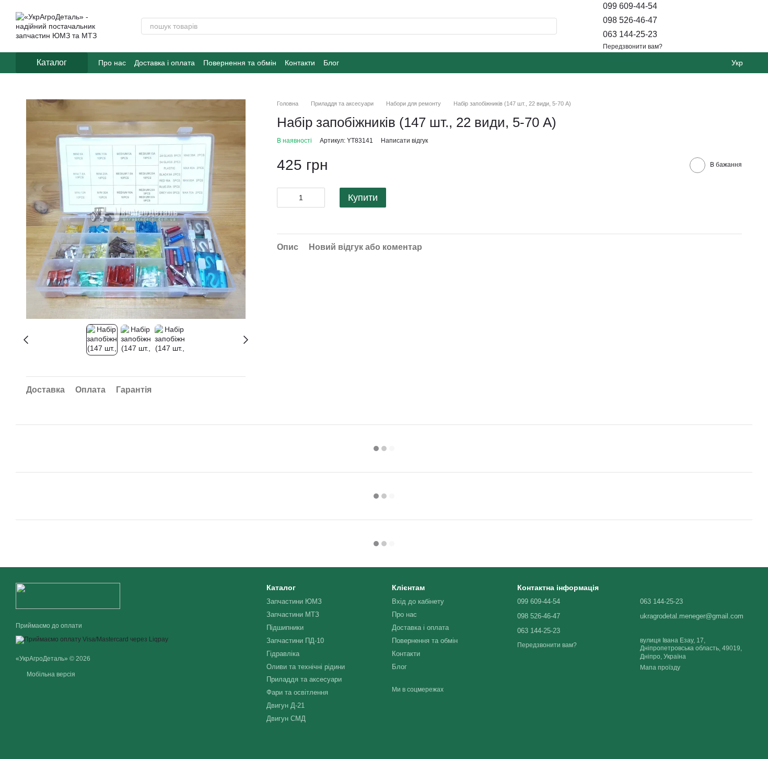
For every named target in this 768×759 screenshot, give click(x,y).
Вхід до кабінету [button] (418, 601)
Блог (331, 63)
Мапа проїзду (660, 667)
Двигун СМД (286, 718)
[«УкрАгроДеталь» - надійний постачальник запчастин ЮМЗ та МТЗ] (68, 595)
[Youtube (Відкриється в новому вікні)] (379, 63)
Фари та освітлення (297, 692)
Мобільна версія (50, 674)
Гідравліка (282, 654)
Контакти (300, 63)
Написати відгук (404, 140)
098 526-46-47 (630, 20)
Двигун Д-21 (285, 705)
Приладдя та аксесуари (304, 679)
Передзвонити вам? (632, 46)
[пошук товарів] (548, 26)
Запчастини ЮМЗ (294, 601)
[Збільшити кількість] (317, 197)
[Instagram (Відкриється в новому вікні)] (354, 63)
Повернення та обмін (239, 63)
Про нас (112, 63)
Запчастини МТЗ (292, 614)
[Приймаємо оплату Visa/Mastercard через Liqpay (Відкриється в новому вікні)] (92, 639)
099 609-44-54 (630, 6)
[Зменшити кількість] (284, 197)
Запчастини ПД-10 (295, 641)
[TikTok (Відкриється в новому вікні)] (366, 63)
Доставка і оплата (164, 63)
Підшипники (285, 627)
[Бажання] (716, 26)
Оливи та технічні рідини (305, 667)
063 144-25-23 (630, 34)
